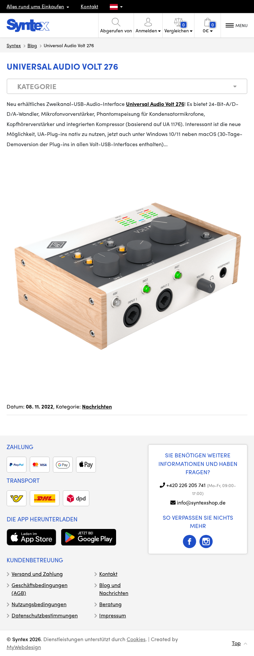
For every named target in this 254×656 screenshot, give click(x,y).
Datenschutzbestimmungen (45, 615)
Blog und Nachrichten (113, 589)
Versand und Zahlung (37, 573)
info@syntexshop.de (201, 502)
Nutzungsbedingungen (39, 604)
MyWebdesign (24, 647)
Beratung (110, 604)
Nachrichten (97, 406)
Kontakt (89, 6)
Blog (32, 45)
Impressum (112, 615)
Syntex (14, 45)
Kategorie (37, 86)
